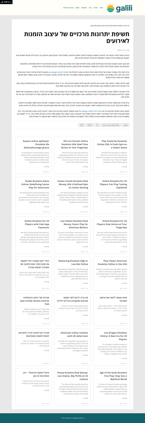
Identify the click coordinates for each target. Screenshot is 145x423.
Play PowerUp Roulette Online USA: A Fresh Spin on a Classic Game (112, 144)
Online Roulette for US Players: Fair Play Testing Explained (113, 184)
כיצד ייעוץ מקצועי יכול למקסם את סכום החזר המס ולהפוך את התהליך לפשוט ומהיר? (34, 264)
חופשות (84, 7)
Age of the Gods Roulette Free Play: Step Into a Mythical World (113, 376)
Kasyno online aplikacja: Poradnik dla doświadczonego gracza (36, 144)
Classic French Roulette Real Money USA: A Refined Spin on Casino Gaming (72, 184)
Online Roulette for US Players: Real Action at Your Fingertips (112, 224)
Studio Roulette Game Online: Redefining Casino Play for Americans (35, 184)
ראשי (101, 7)
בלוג (90, 7)
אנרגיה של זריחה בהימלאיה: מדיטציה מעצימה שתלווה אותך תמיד (34, 300)
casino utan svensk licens (110, 125)
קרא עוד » (124, 167)
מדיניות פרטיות (68, 7)
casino (125, 125)
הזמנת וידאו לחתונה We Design (90, 111)
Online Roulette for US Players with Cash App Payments (37, 224)
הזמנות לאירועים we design (58, 72)
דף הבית (126, 26)
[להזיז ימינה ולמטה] (2, 2)
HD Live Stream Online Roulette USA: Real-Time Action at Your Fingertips (74, 144)
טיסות (78, 7)
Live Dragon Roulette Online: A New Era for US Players (113, 336)
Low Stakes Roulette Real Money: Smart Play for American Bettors (74, 224)
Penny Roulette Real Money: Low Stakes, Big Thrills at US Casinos (72, 376)
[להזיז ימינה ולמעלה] (2, 1)
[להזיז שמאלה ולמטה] (1, 2)
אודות (95, 7)
